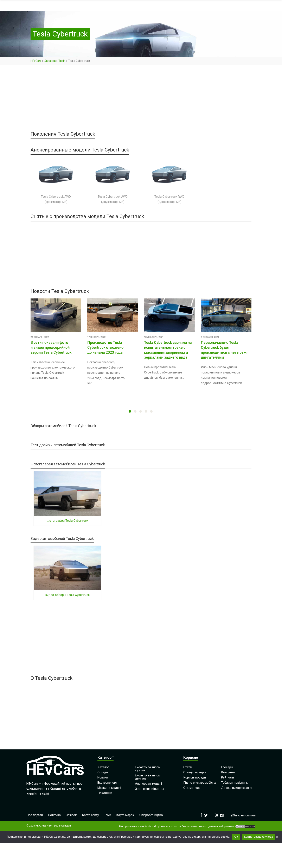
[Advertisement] (141, 101)
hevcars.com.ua (170, 826)
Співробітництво (151, 815)
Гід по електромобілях (199, 782)
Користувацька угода (258, 836)
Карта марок (125, 815)
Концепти (228, 772)
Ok (236, 836)
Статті (187, 767)
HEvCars (36, 60)
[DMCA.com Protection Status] (245, 826)
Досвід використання (236, 788)
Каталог (103, 767)
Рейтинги (227, 777)
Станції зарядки (194, 772)
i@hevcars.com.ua (243, 815)
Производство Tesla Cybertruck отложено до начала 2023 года (105, 347)
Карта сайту (90, 815)
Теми (107, 815)
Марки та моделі (109, 788)
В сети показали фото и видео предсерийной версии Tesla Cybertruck (51, 347)
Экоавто (50, 60)
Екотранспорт (107, 782)
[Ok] (277, 837)
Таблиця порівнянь (234, 782)
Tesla (61, 60)
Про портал (34, 815)
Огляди (102, 772)
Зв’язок (71, 815)
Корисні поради (194, 777)
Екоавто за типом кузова (147, 768)
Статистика (191, 788)
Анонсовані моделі (148, 783)
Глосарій (227, 767)
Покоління (104, 793)
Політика (54, 815)
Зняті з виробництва (149, 789)
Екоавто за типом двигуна (147, 777)
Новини (102, 777)
